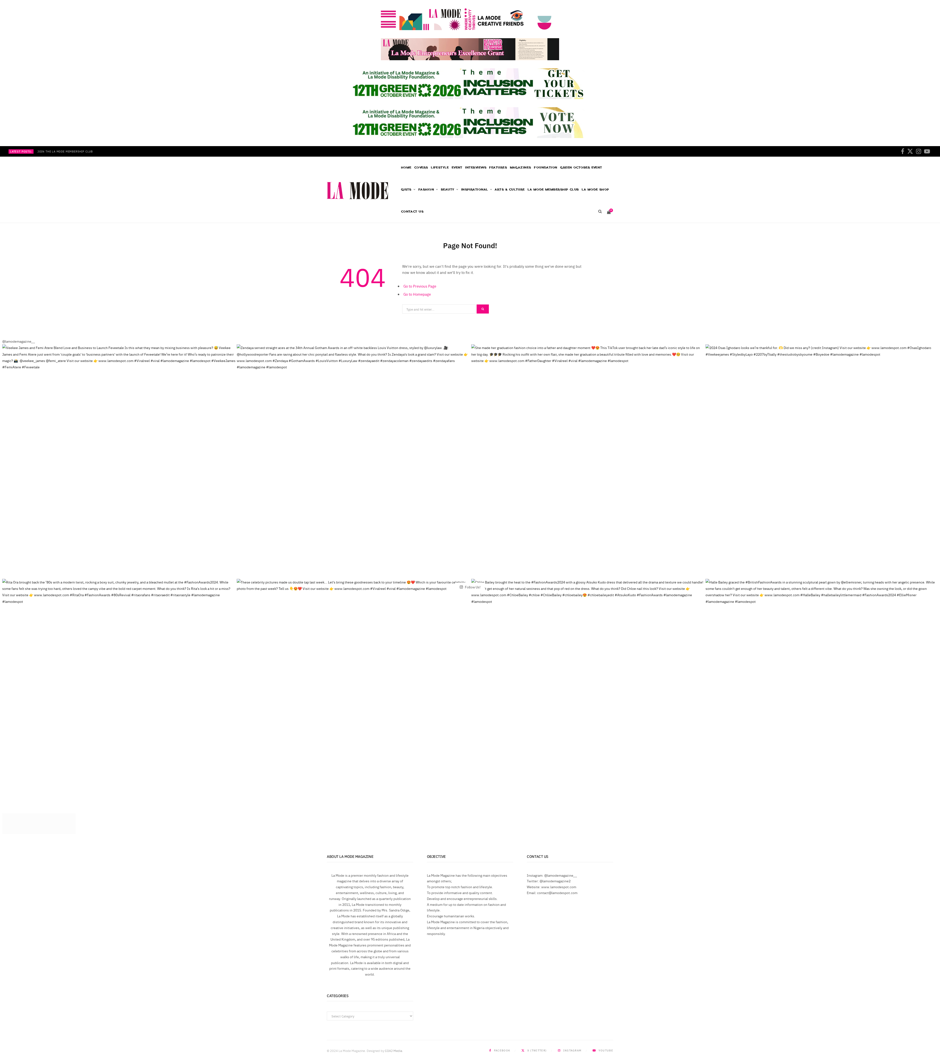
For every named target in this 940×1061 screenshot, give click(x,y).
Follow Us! (472, 586)
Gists (406, 189)
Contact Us (412, 211)
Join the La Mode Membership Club (65, 151)
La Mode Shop (595, 189)
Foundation (545, 167)
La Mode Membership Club (553, 189)
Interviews (475, 167)
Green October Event (581, 167)
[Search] (600, 212)
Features (498, 167)
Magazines (520, 167)
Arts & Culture (510, 189)
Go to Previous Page (419, 286)
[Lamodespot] (357, 190)
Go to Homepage (417, 294)
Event (457, 167)
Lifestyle (440, 167)
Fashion (426, 189)
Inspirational (474, 189)
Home (406, 167)
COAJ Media (393, 1050)
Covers (421, 167)
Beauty (447, 189)
